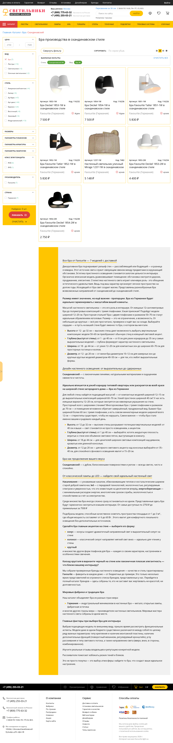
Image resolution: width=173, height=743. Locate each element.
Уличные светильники (18, 73)
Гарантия (28, 2)
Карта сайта (51, 721)
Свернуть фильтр (52, 50)
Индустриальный (17, 120)
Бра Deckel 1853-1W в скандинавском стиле (52, 107)
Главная (7, 32)
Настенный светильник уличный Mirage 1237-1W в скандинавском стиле (104, 165)
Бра (24, 32)
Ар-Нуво (13, 98)
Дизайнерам (81, 2)
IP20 (11, 163)
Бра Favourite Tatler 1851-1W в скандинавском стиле (146, 107)
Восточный (14, 111)
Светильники (15, 68)
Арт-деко (13, 102)
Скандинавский (55, 62)
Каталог (11, 24)
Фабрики (50, 706)
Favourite (12, 183)
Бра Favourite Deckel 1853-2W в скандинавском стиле (147, 165)
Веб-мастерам (88, 715)
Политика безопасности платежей (133, 718)
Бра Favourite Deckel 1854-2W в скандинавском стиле (58, 224)
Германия (13, 198)
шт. (141, 687)
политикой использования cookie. (134, 731)
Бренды (94, 2)
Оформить (160, 687)
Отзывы (53, 2)
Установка (66, 2)
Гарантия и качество (91, 709)
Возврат (41, 2)
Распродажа (51, 712)
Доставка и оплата (11, 2)
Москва (66, 9)
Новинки (50, 715)
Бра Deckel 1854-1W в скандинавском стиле (97, 107)
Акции (48, 718)
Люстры (13, 64)
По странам (51, 709)
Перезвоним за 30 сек (106, 8)
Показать (17, 215)
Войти (167, 2)
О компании (53, 698)
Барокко (13, 107)
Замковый (13, 116)
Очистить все (161, 58)
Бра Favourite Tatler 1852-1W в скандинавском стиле (57, 165)
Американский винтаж (19, 88)
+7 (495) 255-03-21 (70, 15)
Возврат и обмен (89, 712)
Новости (86, 724)
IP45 (11, 167)
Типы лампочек (89, 730)
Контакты (107, 2)
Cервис (86, 698)
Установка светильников (92, 706)
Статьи (85, 727)
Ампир (12, 93)
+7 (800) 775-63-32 (70, 12)
